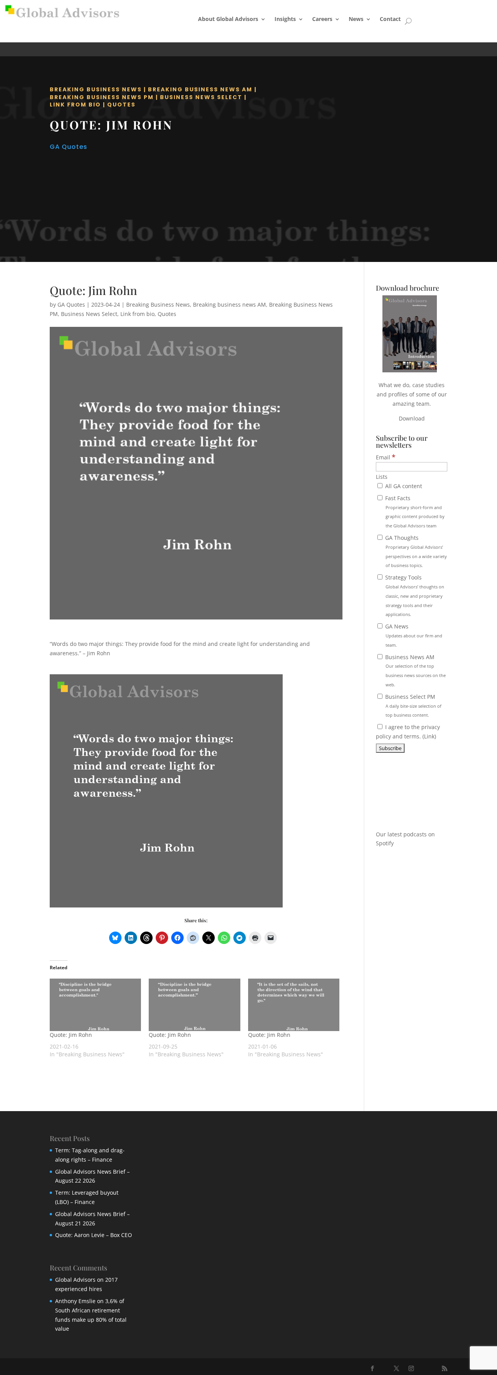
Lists (382, 476)
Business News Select (201, 97)
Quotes (121, 104)
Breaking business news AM (200, 89)
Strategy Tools (414, 595)
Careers (322, 19)
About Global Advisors (228, 19)
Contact (390, 19)
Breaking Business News (96, 89)
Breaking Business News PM (102, 97)
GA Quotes (68, 146)
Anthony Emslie (75, 1301)
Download (412, 418)
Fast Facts (414, 511)
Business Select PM (412, 705)
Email (385, 457)
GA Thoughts (415, 551)
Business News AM (415, 670)
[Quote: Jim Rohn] (95, 1005)
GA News (413, 635)
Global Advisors (75, 1279)
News (356, 19)
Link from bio (75, 104)
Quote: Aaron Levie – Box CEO (93, 1235)
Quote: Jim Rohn (71, 1034)
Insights (285, 19)
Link (429, 736)
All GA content (403, 486)
